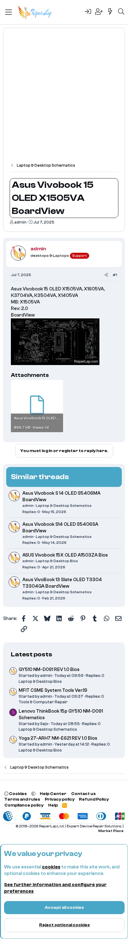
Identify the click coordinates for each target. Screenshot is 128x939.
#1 (114, 275)
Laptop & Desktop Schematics (64, 505)
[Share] (106, 275)
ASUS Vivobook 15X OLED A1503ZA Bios (65, 555)
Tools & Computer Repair (43, 702)
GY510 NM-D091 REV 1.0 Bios (49, 669)
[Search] (121, 12)
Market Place (111, 831)
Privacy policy (60, 799)
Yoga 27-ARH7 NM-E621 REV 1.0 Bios (58, 738)
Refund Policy (94, 799)
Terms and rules (22, 799)
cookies (51, 867)
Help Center (53, 793)
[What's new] (110, 12)
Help (53, 805)
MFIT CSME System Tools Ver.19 (53, 690)
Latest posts (31, 654)
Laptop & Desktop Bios (57, 561)
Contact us (83, 793)
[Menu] (8, 12)
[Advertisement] (64, 98)
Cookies (17, 793)
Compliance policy (23, 805)
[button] (33, 794)
